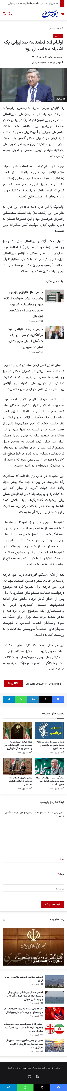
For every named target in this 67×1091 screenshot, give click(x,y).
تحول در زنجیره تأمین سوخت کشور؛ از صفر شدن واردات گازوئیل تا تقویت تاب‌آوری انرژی (24, 1044)
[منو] (62, 15)
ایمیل (61, 874)
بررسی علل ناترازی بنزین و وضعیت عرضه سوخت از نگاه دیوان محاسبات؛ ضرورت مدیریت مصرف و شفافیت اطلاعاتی (23, 304)
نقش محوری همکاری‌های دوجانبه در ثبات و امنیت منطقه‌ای (20, 781)
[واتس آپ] (21, 699)
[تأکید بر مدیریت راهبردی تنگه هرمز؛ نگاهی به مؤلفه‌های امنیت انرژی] (49, 730)
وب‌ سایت (60, 889)
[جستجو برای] (4, 15)
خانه (59, 28)
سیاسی (52, 28)
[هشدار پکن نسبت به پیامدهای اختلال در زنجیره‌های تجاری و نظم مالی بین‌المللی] (54, 1013)
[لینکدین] (33, 699)
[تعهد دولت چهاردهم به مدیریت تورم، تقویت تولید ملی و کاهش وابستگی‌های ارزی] (17, 730)
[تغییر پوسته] (10, 15)
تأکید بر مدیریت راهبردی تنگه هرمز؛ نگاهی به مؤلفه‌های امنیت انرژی (50, 745)
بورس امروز (21, 1068)
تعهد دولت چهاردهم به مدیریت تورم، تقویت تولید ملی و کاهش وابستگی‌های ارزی (18, 745)
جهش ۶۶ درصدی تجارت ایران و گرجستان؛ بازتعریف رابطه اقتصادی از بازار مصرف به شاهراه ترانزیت (23, 1027)
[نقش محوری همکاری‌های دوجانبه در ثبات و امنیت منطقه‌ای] (17, 766)
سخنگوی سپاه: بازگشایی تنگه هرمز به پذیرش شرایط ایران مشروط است (50, 781)
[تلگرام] (9, 699)
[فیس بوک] (58, 699)
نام (62, 859)
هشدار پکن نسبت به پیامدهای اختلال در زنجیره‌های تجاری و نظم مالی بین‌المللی (23, 1010)
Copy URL (13, 683)
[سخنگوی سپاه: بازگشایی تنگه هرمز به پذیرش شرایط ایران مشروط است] (49, 766)
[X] (45, 699)
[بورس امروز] (49, 13)
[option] (33, 947)
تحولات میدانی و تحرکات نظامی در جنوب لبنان (23, 979)
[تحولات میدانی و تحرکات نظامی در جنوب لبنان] (54, 981)
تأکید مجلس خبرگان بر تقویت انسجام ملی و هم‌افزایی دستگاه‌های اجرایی (39, 960)
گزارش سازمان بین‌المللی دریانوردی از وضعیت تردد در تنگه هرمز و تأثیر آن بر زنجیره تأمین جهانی (25, 995)
